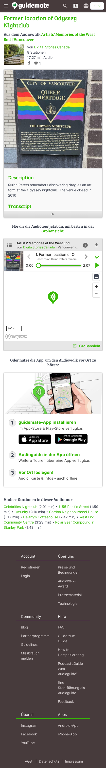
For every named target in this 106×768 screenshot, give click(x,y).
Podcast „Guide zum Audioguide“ (70, 668)
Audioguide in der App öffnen (49, 454)
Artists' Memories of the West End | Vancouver (49, 36)
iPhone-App (67, 734)
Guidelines (29, 644)
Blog (24, 627)
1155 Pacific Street (73, 507)
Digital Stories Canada (52, 47)
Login (25, 576)
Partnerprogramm (35, 636)
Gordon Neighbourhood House (73, 512)
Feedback (66, 701)
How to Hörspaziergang (71, 652)
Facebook (29, 734)
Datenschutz (49, 761)
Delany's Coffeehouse (40, 517)
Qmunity (21, 512)
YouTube (28, 743)
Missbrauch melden (30, 655)
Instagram (29, 725)
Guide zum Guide (66, 638)
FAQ (61, 627)
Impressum (74, 761)
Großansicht (52, 230)
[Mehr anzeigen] (53, 214)
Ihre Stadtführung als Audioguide (71, 687)
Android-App (68, 725)
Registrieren (30, 567)
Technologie (67, 603)
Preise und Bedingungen (68, 569)
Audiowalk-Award (67, 583)
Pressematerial (70, 595)
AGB (28, 761)
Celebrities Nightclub (20, 507)
